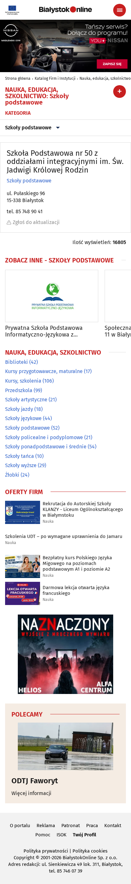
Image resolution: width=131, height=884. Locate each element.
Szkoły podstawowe (28, 128)
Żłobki (12, 475)
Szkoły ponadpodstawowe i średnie (45, 447)
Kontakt (112, 825)
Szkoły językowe (23, 418)
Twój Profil (84, 835)
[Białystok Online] (65, 9)
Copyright (24, 857)
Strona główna (18, 78)
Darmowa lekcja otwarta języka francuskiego (76, 590)
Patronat (70, 825)
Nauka (48, 522)
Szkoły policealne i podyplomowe (44, 437)
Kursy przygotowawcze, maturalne (44, 371)
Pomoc (42, 835)
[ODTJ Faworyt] (65, 746)
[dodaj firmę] (119, 91)
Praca (92, 825)
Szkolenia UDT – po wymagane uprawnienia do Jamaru (63, 536)
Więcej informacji (31, 793)
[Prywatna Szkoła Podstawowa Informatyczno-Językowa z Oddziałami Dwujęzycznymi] (51, 296)
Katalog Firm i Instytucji (55, 78)
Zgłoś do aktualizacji (36, 222)
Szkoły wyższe (21, 465)
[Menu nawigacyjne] (119, 10)
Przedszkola (18, 390)
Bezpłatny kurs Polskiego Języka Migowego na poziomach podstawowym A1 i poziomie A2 (77, 563)
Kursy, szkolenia (23, 381)
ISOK (61, 835)
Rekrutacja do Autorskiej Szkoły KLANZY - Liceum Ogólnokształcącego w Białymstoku (83, 509)
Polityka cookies (89, 851)
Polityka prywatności (46, 851)
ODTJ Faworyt (34, 781)
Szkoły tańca (19, 456)
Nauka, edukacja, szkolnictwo (105, 78)
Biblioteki (16, 362)
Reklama (46, 825)
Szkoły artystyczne (26, 400)
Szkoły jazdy (19, 409)
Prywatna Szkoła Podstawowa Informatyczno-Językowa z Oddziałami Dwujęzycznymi (44, 331)
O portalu (20, 825)
